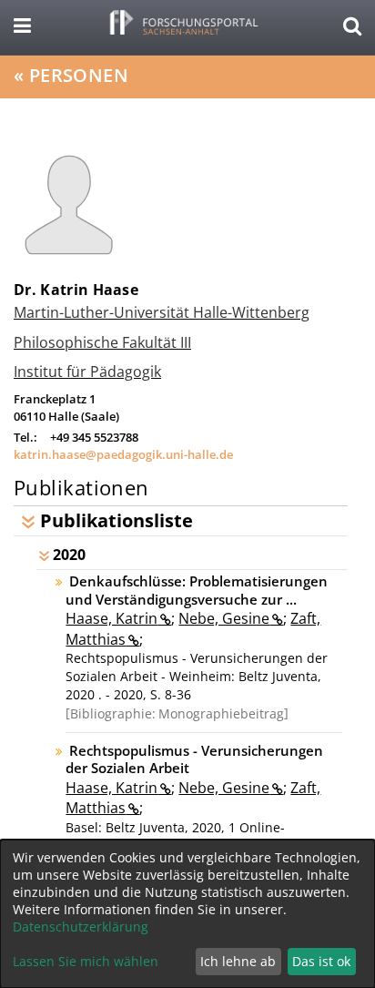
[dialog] (187, 914)
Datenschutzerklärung (80, 926)
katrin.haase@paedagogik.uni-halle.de (123, 454)
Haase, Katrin (111, 618)
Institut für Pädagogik (87, 372)
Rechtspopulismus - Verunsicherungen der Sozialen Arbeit (194, 759)
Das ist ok (321, 961)
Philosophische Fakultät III (102, 342)
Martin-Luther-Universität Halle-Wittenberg (161, 312)
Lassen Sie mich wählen (85, 961)
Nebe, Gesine (223, 618)
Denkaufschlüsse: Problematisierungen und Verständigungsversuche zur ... (196, 590)
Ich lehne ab (238, 961)
